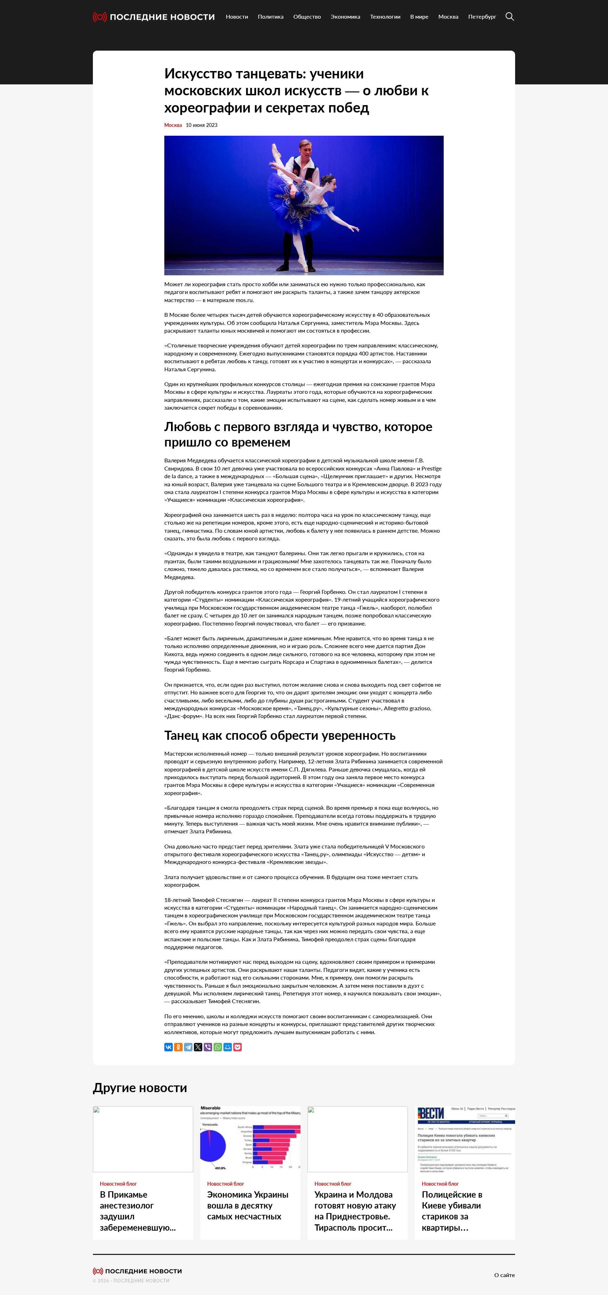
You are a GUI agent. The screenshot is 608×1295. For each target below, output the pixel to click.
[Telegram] (188, 1047)
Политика (271, 16)
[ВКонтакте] (168, 1047)
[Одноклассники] (178, 1047)
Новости (237, 16)
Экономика (345, 16)
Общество (307, 16)
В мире (419, 16)
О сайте (504, 1274)
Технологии (385, 16)
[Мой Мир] (227, 1047)
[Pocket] (237, 1047)
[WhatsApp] (218, 1047)
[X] (198, 1047)
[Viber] (208, 1047)
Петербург (482, 16)
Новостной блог (118, 1184)
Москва (448, 16)
